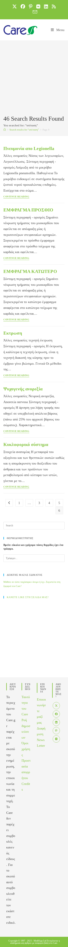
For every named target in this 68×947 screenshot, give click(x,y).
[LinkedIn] (56, 722)
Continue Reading (16, 197)
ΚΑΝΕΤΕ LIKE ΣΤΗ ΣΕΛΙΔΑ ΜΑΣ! (28, 597)
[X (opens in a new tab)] (14, 6)
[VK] (56, 739)
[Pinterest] (56, 730)
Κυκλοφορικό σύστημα (25, 444)
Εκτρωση (12, 333)
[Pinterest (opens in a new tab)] (30, 6)
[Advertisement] (34, 78)
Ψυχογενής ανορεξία (22, 388)
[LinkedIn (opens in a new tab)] (46, 6)
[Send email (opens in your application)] (34, 12)
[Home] (4, 129)
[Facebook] (56, 714)
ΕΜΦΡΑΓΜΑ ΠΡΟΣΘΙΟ (28, 209)
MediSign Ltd (40, 940)
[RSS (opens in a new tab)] (54, 6)
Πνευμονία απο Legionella (28, 148)
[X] (56, 705)
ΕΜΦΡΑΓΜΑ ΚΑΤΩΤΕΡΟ (30, 271)
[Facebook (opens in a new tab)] (23, 6)
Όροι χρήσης (26, 749)
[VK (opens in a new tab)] (38, 6)
